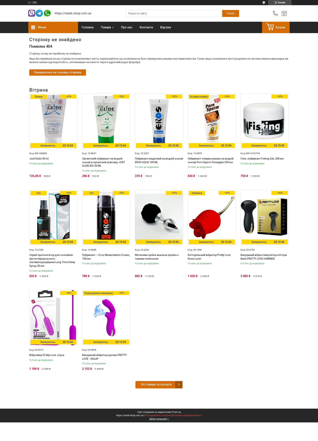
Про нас (126, 27)
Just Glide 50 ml (39, 158)
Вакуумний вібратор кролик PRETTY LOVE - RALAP (104, 357)
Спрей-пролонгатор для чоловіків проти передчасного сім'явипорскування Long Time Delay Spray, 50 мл (52, 260)
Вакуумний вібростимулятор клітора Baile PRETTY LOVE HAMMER (264, 257)
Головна (87, 27)
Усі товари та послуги (156, 384)
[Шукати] (230, 13)
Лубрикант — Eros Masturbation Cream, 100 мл (106, 257)
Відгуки (165, 27)
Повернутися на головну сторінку (57, 72)
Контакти (146, 27)
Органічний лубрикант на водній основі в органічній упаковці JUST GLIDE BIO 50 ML (103, 162)
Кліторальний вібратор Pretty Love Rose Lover (209, 257)
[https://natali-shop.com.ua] (39, 13)
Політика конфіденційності (188, 415)
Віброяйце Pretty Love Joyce (46, 355)
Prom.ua (176, 412)
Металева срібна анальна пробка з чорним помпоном (157, 257)
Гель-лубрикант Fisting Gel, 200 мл (262, 158)
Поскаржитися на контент (158, 415)
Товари (106, 27)
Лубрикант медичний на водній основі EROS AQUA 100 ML (159, 160)
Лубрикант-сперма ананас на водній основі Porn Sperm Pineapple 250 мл (211, 160)
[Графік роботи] (284, 13)
